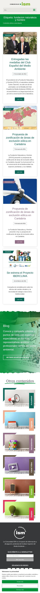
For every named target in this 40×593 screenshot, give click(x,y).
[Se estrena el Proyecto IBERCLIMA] (20, 258)
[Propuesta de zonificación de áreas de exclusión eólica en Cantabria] (20, 118)
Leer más (19, 99)
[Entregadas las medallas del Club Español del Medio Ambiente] (20, 43)
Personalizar (20, 585)
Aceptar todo (20, 581)
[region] (20, 581)
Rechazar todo (20, 589)
